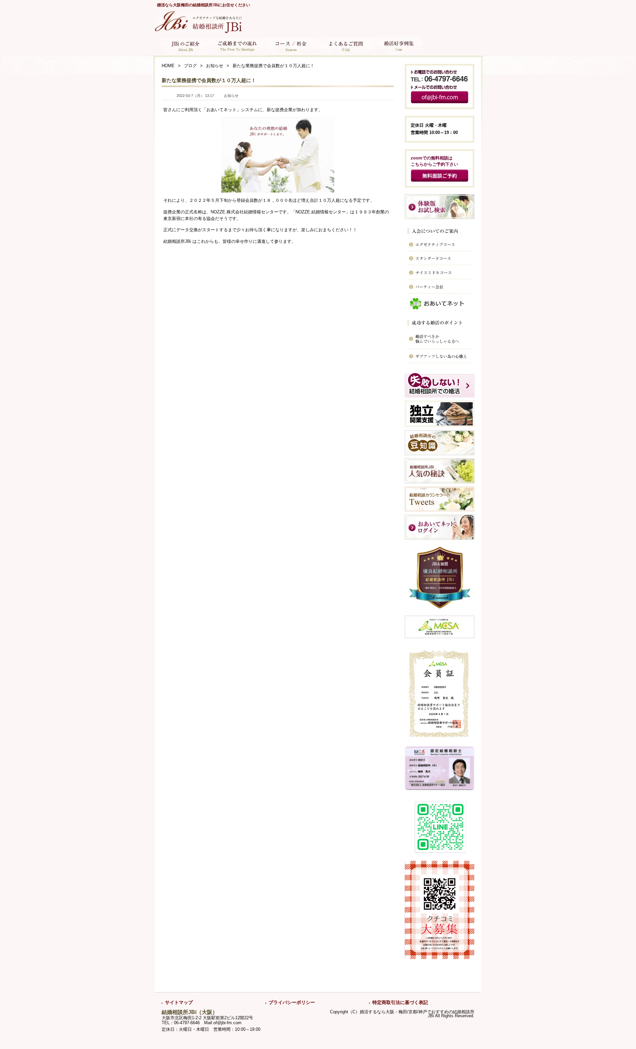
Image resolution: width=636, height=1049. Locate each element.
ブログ (190, 66)
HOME (168, 66)
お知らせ (214, 66)
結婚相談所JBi (177, 241)
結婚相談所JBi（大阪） (190, 1012)
